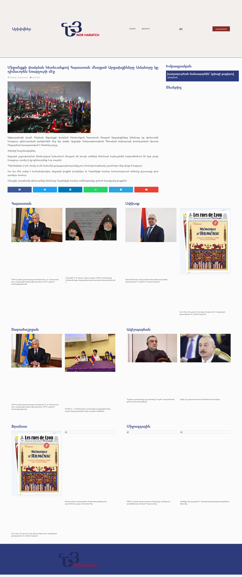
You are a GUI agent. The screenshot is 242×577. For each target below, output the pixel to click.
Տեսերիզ (145, 29)
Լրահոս (132, 29)
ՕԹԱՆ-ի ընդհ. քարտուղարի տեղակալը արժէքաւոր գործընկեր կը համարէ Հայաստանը (148, 502)
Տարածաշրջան (25, 329)
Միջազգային (138, 426)
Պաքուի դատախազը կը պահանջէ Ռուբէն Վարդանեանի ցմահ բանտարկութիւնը (150, 400)
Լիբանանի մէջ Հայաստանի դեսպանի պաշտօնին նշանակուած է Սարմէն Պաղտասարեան (146, 280)
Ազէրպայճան (138, 329)
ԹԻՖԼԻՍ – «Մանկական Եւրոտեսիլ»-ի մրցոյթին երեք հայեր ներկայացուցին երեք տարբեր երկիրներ (87, 410)
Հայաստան (23, 77)
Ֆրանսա (19, 426)
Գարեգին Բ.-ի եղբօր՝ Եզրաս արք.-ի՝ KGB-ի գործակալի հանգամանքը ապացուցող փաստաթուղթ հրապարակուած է (90, 280)
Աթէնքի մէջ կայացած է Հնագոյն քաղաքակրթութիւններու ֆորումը (204, 502)
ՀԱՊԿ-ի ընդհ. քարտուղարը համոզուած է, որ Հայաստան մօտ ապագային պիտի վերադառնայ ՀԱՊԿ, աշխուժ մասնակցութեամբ (35, 281)
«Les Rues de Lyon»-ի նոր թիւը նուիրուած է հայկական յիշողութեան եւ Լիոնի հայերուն (202, 313)
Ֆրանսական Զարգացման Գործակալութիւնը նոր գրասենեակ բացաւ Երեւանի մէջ (86, 502)
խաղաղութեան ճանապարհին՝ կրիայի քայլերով (200, 74)
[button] (20, 189)
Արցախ (13, 77)
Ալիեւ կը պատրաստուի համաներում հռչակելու (200, 399)
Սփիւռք (132, 203)
